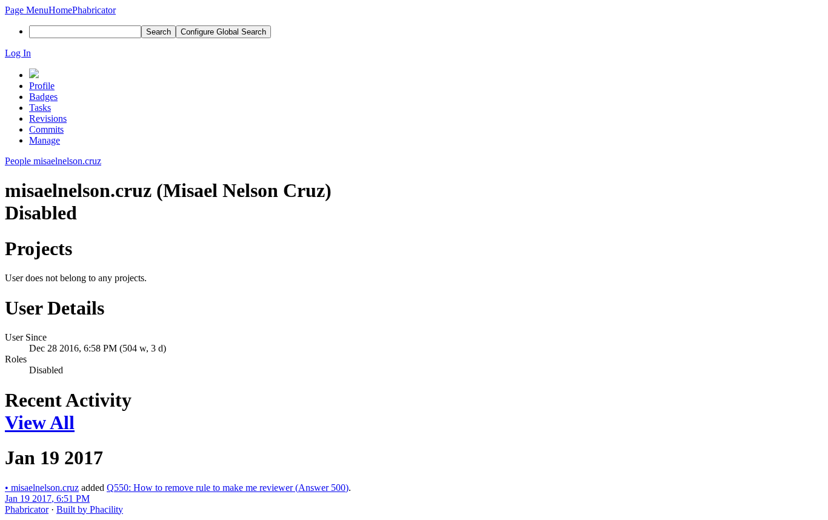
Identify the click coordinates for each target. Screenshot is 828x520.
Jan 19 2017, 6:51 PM (47, 498)
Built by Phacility (89, 509)
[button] (26, 10)
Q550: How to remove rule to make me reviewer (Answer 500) (228, 487)
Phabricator (26, 509)
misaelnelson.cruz (42, 487)
